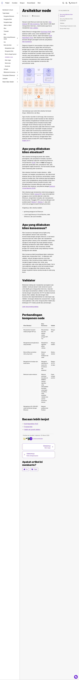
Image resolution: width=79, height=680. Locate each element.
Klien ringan (8, 60)
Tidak (35, 469)
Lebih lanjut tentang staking (30, 306)
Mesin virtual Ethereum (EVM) (9, 38)
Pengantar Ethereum (9, 16)
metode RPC (38, 194)
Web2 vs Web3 (7, 25)
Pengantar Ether (8, 19)
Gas (5, 42)
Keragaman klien (9, 51)
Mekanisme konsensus (9, 72)
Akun (5, 28)
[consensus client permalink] (21, 226)
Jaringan (6, 69)
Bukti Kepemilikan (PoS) (31, 423)
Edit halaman (36, 16)
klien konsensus (35, 24)
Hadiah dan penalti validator (32, 429)
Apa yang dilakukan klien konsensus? (66, 19)
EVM (33, 162)
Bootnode (7, 66)
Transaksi (6, 31)
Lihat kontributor (38, 438)
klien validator (34, 28)
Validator (62, 23)
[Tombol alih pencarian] (63, 3)
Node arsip (8, 63)
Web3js (34, 202)
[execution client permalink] (21, 150)
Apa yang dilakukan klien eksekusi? (66, 15)
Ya (26, 469)
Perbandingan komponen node (68, 26)
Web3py (41, 202)
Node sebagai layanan (10, 54)
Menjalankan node (9, 48)
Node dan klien (7, 45)
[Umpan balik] (76, 677)
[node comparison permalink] (21, 316)
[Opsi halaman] (30, 16)
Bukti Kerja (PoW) (46, 31)
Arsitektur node (9, 57)
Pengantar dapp (8, 22)
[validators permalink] (21, 280)
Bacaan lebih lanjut (64, 28)
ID (74, 3)
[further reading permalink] (21, 419)
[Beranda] (2, 3)
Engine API (26, 140)
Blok (5, 34)
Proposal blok (28, 426)
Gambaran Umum (7, 10)
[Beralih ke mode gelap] (66, 3)
